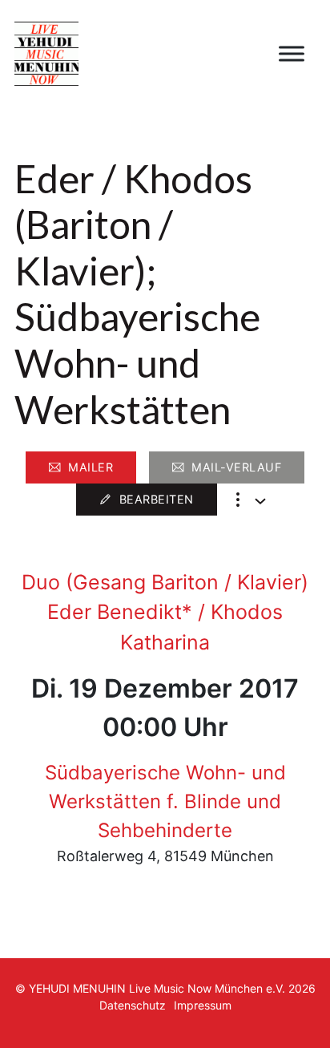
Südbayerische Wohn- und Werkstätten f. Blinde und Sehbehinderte (165, 801)
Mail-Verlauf (236, 467)
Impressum (202, 1005)
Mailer (90, 467)
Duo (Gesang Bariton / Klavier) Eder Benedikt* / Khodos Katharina (165, 612)
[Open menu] (292, 53)
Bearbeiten (156, 499)
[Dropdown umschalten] (260, 501)
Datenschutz (132, 1005)
